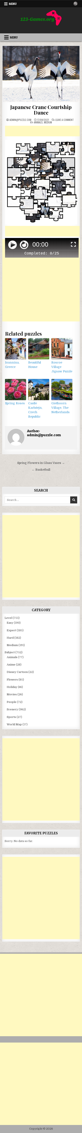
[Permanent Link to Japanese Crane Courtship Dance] (41, 74)
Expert (11, 630)
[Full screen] (73, 245)
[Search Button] (75, 3)
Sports (11, 717)
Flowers (12, 679)
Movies (12, 694)
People (11, 702)
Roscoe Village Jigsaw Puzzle (61, 367)
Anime (11, 664)
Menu (13, 3)
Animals (38, 122)
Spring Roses (15, 403)
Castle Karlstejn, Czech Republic (35, 410)
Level (8, 617)
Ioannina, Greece (12, 365)
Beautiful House (34, 365)
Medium (48, 122)
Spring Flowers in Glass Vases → (41, 463)
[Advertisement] (43, 131)
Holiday (12, 687)
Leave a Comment (64, 120)
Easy (10, 622)
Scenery (12, 709)
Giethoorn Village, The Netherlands (60, 408)
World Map (14, 724)
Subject (10, 652)
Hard (10, 637)
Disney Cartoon (17, 672)
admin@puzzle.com (20, 120)
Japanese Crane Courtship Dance (40, 110)
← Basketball (41, 469)
